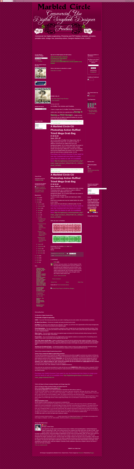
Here (65, 246)
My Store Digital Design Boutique (60, 98)
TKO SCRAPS (55, 100)
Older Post (80, 282)
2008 (38, 197)
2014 (38, 262)
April (39, 210)
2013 (38, 260)
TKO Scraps (66, 115)
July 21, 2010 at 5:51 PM (60, 275)
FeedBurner (93, 72)
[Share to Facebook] (74, 253)
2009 (38, 200)
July (39, 217)
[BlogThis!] (71, 253)
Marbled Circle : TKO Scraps (40, 305)
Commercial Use (58, 255)
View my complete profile (41, 445)
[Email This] (70, 253)
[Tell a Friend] (91, 96)
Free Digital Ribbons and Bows (69, 255)
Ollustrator (80, 452)
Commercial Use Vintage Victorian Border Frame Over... (42, 226)
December (40, 253)
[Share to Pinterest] (75, 253)
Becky (45, 425)
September (41, 246)
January (40, 204)
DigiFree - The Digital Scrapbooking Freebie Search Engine (40, 300)
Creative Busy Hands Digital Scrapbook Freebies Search (40, 289)
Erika (55, 262)
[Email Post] (67, 253)
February (40, 206)
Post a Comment (56, 278)
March (39, 208)
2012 (38, 257)
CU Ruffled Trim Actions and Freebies (42, 220)
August (40, 244)
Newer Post (54, 282)
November (40, 250)
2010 (38, 202)
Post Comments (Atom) (63, 284)
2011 (38, 255)
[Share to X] (72, 253)
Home (67, 282)
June (39, 214)
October (40, 248)
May (39, 212)
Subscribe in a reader (56, 70)
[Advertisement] (62, 83)
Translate (40, 61)
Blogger (92, 452)
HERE (59, 388)
